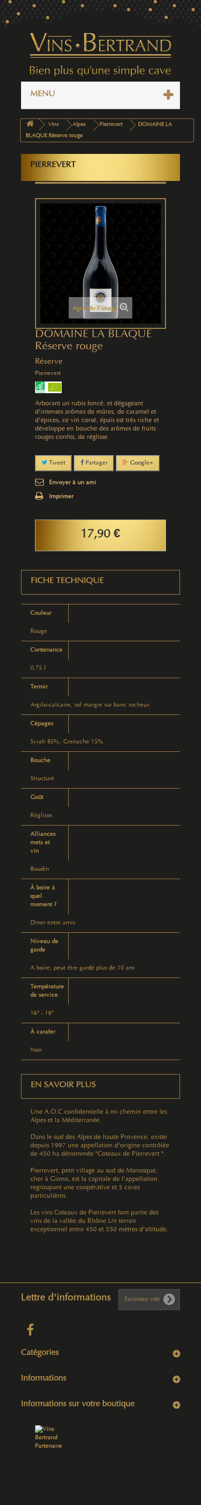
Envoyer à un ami (72, 482)
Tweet (56, 463)
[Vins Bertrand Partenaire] (52, 1438)
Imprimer (61, 496)
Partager (96, 463)
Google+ (140, 463)
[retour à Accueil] (30, 125)
